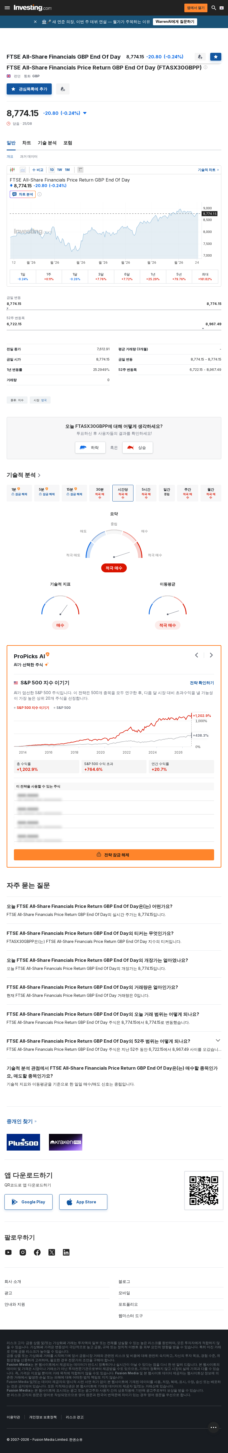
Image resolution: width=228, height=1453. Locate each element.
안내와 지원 (14, 1304)
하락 (95, 447)
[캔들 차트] (12, 170)
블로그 (124, 1281)
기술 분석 (47, 142)
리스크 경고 (74, 1417)
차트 (26, 142)
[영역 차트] (23, 170)
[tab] (19, 493)
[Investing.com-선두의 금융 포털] (32, 7)
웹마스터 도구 (130, 1315)
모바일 (124, 1292)
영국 (44, 400)
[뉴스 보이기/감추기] (80, 170)
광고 (8, 1292)
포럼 (67, 142)
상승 (142, 447)
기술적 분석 (21, 474)
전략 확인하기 (202, 682)
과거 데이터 (29, 156)
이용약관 (13, 1417)
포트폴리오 (128, 1304)
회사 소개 (12, 1281)
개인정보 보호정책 (43, 1417)
